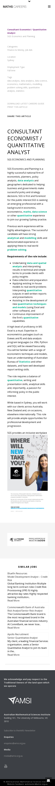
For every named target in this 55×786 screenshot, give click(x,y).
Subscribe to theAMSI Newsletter (19, 730)
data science (41, 80)
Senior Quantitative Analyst (22, 637)
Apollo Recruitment (18, 634)
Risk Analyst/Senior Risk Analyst (25, 610)
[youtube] (5, 766)
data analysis (13, 80)
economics (12, 84)
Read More (13, 600)
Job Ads (28, 50)
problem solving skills (17, 87)
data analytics (27, 80)
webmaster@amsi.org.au (36, 784)
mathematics (25, 84)
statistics (20, 90)
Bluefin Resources (17, 573)
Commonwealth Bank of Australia (25, 607)
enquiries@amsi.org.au (14, 743)
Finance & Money (15, 50)
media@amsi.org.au (13, 755)
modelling (37, 84)
